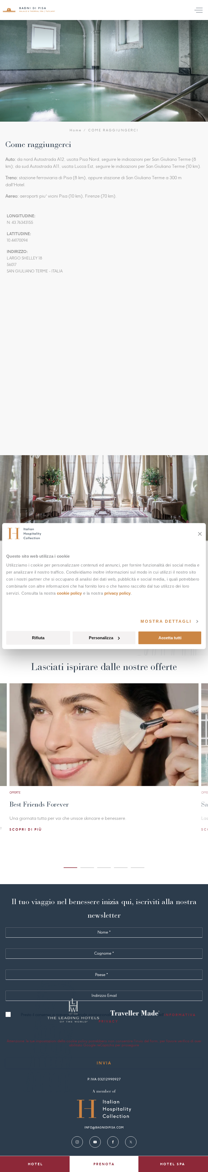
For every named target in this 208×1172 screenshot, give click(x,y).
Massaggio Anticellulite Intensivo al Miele (76, 804)
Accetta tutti (169, 637)
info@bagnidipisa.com (104, 1127)
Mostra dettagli (166, 621)
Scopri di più (33, 829)
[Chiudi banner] (200, 534)
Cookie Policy (69, 593)
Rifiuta (38, 637)
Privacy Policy (117, 593)
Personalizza (101, 637)
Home (76, 130)
